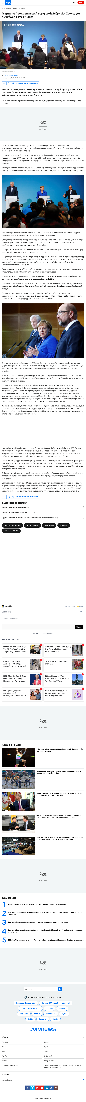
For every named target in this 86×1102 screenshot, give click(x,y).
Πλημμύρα (24, 1014)
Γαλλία (37, 1014)
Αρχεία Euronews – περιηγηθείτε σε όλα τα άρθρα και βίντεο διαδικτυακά (62, 1066)
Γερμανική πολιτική (12, 525)
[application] (43, 45)
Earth (46, 1047)
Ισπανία (62, 1008)
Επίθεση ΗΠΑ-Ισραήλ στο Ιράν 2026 (56, 1003)
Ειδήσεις (8, 8)
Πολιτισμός (48, 1056)
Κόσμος (15, 8)
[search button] (60, 989)
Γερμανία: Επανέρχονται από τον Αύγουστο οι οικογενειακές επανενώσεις (30, 518)
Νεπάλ (55, 1019)
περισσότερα (7, 1080)
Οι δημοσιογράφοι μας (10, 1065)
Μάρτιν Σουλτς (32, 525)
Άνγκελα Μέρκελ (11, 531)
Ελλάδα (50, 1008)
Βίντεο (4, 1061)
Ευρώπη (5, 1042)
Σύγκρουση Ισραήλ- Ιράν (25, 1003)
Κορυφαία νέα (11, 744)
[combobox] (43, 989)
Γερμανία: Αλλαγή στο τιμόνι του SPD (15, 507)
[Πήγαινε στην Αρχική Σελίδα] (8, 2)
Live (80, 3)
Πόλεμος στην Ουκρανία (30, 1008)
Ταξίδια (4, 1056)
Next (3, 1051)
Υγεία (64, 1014)
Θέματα (5, 1037)
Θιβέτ (30, 1019)
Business (5, 1047)
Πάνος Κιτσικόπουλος (11, 75)
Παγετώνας (50, 1014)
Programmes (49, 1061)
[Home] (2, 8)
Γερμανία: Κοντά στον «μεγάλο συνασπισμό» (18, 512)
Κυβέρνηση (49, 525)
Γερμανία (23, 8)
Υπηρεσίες (6, 1074)
